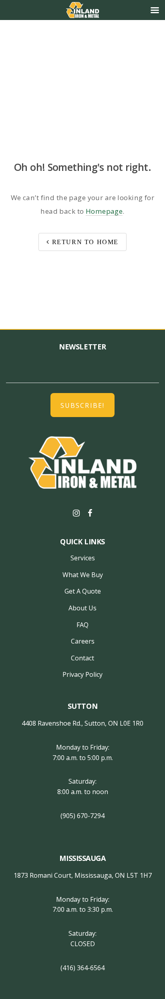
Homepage (104, 211)
